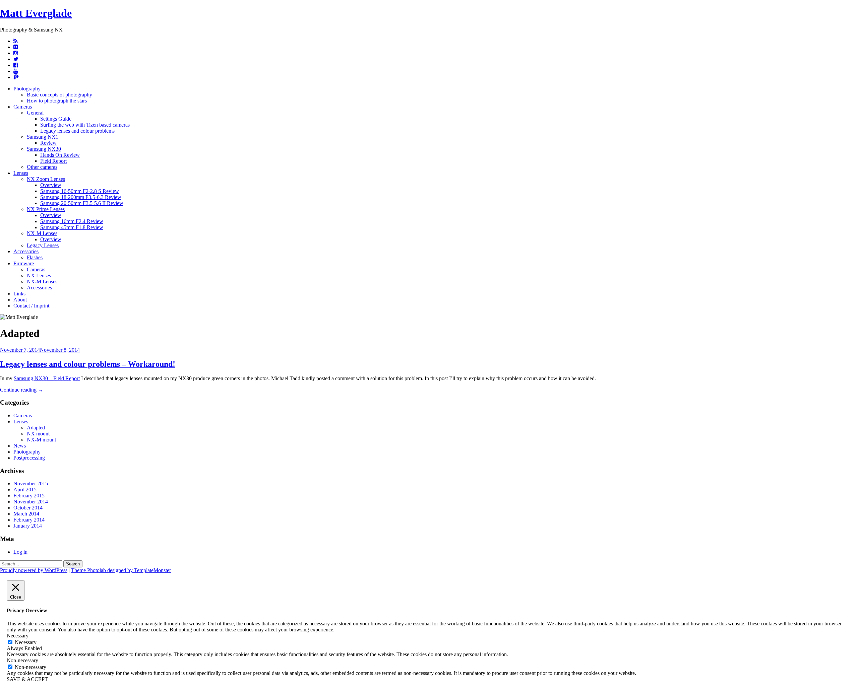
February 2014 (29, 520)
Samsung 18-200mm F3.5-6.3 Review (80, 197)
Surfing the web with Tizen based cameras (85, 125)
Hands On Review (60, 155)
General (35, 113)
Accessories (26, 251)
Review (48, 143)
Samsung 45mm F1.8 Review (71, 227)
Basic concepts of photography (59, 94)
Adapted (36, 427)
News (19, 446)
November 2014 (30, 501)
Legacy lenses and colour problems (77, 131)
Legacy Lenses (43, 245)
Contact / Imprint (31, 305)
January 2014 (27, 526)
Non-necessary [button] (22, 660)
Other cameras (42, 167)
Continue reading (21, 390)
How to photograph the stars (57, 101)
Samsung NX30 (44, 149)
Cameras (22, 107)
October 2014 (28, 507)
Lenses (20, 173)
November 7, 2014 (20, 350)
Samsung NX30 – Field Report (47, 378)
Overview (50, 185)
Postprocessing (29, 458)
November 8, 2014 (60, 350)
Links (19, 293)
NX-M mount (41, 439)
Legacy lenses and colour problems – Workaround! (87, 364)
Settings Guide (55, 119)
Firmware (23, 263)
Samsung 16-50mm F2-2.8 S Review (79, 191)
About (20, 299)
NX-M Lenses (42, 233)
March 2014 (26, 513)
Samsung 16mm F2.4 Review (71, 221)
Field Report (53, 161)
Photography (27, 88)
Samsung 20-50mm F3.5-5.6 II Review (81, 203)
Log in (20, 552)
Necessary (26, 642)
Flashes (35, 257)
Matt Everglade (36, 13)
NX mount (38, 433)
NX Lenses (39, 275)
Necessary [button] (17, 635)
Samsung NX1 (42, 137)
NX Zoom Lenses (46, 179)
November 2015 (30, 483)
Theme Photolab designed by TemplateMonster (121, 570)
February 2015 (29, 495)
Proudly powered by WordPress (33, 570)
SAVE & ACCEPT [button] (27, 679)
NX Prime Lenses (46, 209)
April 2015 (25, 489)
